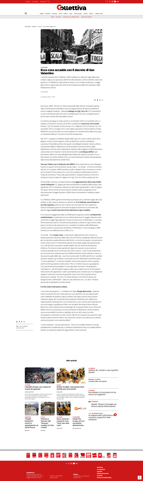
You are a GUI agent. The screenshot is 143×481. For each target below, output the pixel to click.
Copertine (34, 26)
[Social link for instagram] (112, 1)
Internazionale (78, 13)
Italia (70, 13)
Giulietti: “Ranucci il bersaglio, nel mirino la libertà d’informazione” (103, 405)
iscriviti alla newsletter (71, 17)
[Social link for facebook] (110, 1)
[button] (95, 100)
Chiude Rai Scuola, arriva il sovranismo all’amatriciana (78, 422)
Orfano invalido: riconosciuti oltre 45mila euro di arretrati (70, 388)
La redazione (35, 1)
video (52, 17)
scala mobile (24, 326)
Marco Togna (60, 428)
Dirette (91, 13)
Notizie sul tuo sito (102, 473)
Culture (86, 13)
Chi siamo (100, 467)
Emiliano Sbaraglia (77, 428)
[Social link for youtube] (115, 1)
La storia (99, 475)
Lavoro (42, 13)
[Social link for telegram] (117, 1)
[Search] (49, 2)
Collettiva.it (30, 472)
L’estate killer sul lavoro (97, 381)
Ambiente (47, 13)
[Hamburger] (26, 13)
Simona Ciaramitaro (29, 391)
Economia (54, 13)
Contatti (27, 1)
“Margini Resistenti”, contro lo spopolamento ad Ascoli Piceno (31, 423)
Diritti (60, 13)
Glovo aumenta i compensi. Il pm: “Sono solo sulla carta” (63, 422)
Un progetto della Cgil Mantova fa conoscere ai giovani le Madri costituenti (101, 417)
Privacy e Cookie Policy (104, 477)
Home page (27, 26)
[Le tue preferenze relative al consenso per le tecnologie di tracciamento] (139, 477)
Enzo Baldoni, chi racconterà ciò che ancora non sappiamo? (102, 393)
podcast (58, 17)
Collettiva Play (99, 13)
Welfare (66, 13)
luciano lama (20, 328)
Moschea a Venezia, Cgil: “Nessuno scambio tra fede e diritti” (47, 423)
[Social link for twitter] (107, 1)
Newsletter (43, 1)
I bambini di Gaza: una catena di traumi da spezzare (37, 388)
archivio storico (86, 17)
